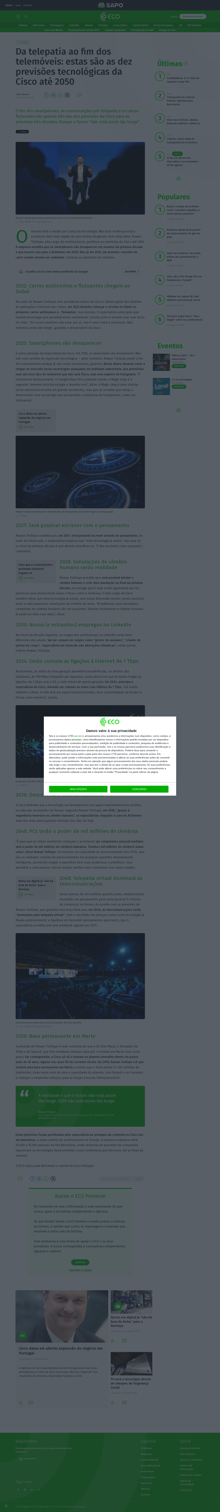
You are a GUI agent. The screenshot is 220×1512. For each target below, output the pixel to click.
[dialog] (110, 756)
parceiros (79, 736)
